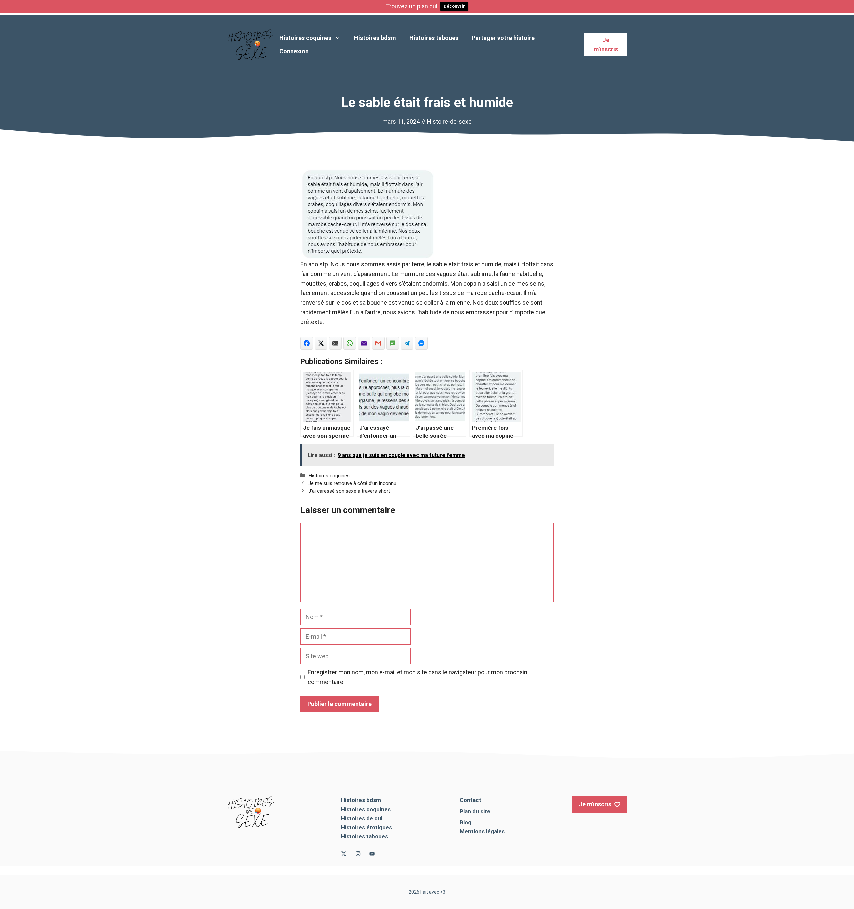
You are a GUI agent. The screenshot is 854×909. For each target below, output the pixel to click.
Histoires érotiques (366, 827)
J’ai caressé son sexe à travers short (349, 491)
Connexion (294, 51)
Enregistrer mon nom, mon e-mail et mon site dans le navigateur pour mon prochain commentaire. (417, 677)
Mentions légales (482, 831)
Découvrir (454, 6)
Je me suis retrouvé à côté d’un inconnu (352, 483)
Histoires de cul (361, 818)
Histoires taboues (433, 37)
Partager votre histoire (503, 37)
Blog (465, 822)
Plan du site (475, 811)
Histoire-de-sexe (449, 121)
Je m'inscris (606, 44)
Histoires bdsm (375, 37)
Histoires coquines (305, 37)
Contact (470, 800)
